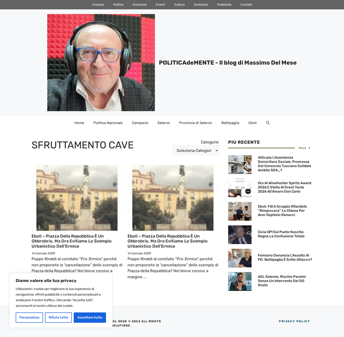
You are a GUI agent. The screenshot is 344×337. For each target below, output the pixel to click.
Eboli (253, 123)
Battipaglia (230, 123)
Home (79, 123)
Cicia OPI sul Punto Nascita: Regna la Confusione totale (281, 234)
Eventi (160, 4)
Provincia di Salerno (195, 123)
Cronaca (98, 4)
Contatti (246, 4)
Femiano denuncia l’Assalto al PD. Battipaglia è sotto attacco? (285, 257)
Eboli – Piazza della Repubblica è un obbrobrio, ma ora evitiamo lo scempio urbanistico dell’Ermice (72, 241)
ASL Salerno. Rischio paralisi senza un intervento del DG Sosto (282, 281)
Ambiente (201, 4)
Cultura (179, 4)
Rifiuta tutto (58, 317)
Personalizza (29, 317)
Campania (140, 123)
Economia (139, 4)
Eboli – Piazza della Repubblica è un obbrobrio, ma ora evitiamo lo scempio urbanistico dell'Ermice (168, 241)
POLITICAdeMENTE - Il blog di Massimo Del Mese (228, 62)
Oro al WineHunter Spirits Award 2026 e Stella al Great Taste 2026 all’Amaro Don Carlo (284, 187)
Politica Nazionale (108, 123)
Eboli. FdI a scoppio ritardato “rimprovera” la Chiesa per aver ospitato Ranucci (282, 210)
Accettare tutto (89, 317)
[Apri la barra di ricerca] (267, 123)
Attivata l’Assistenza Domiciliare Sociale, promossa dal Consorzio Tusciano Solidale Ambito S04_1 (284, 163)
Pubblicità (224, 4)
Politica (118, 4)
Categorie (210, 142)
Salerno (163, 123)
